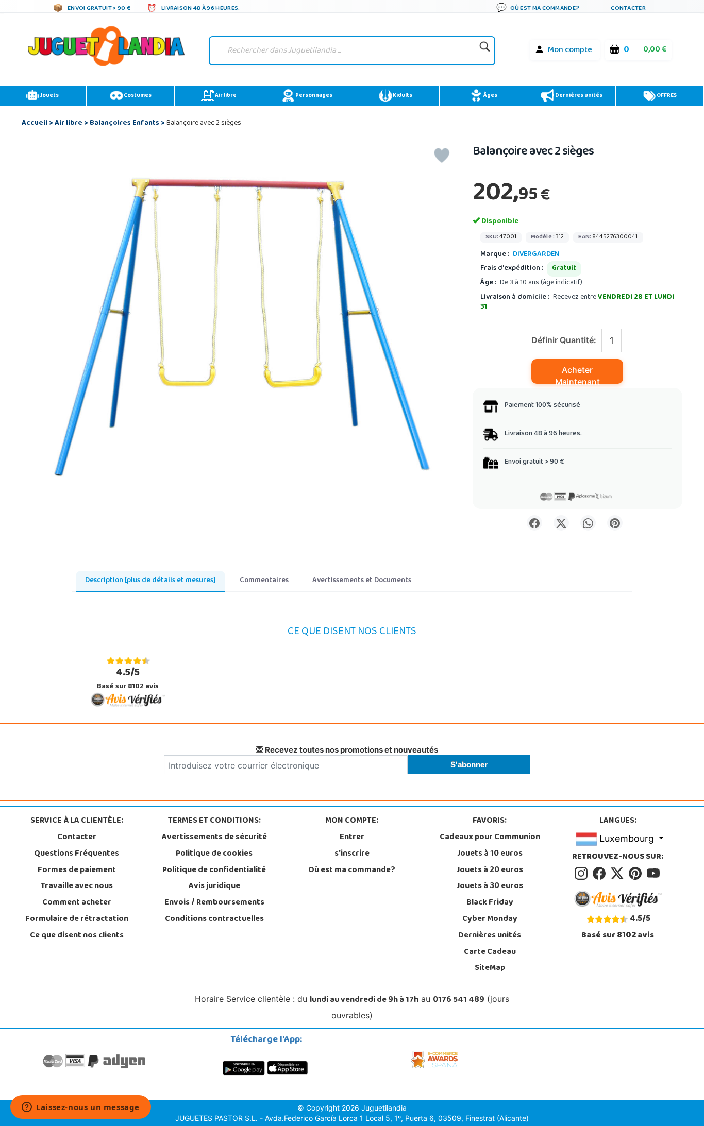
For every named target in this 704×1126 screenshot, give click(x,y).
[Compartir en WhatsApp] (588, 523)
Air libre (225, 95)
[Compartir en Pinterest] (615, 523)
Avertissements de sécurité (214, 837)
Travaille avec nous (77, 886)
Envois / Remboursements (214, 903)
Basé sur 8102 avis (128, 678)
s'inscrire (352, 854)
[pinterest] (637, 873)
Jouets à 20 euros (490, 870)
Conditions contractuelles (214, 919)
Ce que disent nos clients (77, 936)
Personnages (313, 95)
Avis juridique (214, 886)
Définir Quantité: (563, 340)
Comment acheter (76, 903)
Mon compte (570, 50)
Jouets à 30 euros (490, 886)
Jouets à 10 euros (490, 854)
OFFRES (666, 95)
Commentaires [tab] (264, 580)
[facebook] (601, 873)
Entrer (352, 837)
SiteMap (490, 968)
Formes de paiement (77, 870)
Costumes (137, 95)
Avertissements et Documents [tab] (361, 580)
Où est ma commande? (351, 870)
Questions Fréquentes (76, 854)
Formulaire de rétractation (76, 919)
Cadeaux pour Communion (490, 837)
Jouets (49, 95)
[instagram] (583, 873)
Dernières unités (578, 95)
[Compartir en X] (561, 523)
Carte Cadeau (490, 952)
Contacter (76, 837)
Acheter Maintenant (577, 374)
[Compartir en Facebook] (534, 523)
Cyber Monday (489, 919)
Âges (489, 95)
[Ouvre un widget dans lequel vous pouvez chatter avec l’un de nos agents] (80, 1108)
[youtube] (654, 873)
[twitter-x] (619, 873)
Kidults (402, 95)
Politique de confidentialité (214, 870)
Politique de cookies (214, 854)
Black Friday (489, 903)
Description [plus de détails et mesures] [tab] (150, 580)
